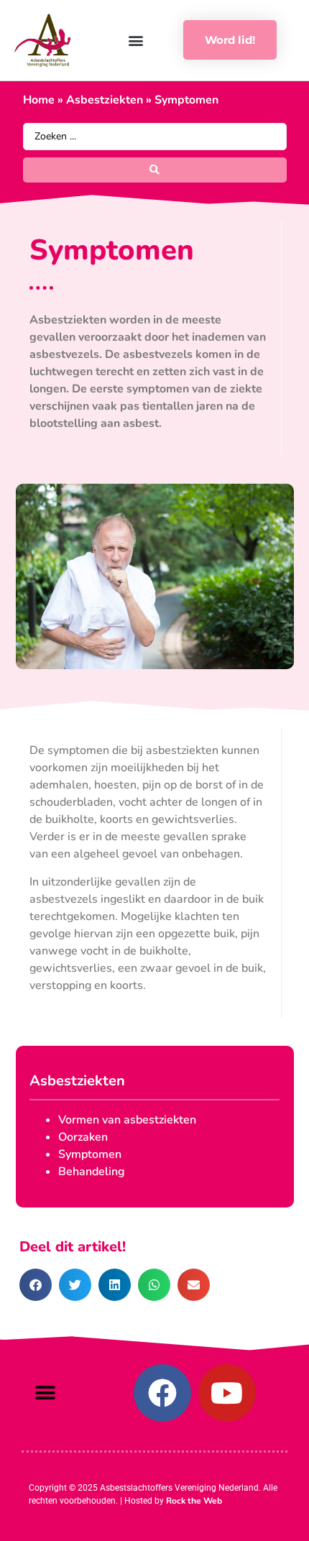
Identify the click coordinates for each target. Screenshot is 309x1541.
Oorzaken (83, 1137)
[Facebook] (162, 1393)
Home (39, 100)
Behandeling (91, 1171)
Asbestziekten (104, 100)
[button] (135, 40)
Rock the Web (194, 1500)
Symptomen (89, 1154)
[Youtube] (227, 1393)
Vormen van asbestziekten (127, 1120)
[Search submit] (155, 170)
